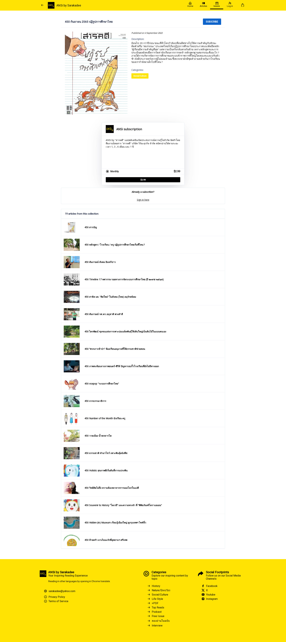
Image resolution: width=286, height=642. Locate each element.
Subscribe (212, 21)
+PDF (155, 603)
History (156, 586)
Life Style (157, 598)
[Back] (42, 5)
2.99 (143, 179)
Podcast (157, 611)
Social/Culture (139, 76)
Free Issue (158, 616)
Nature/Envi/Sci (161, 590)
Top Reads (158, 607)
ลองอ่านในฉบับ (161, 620)
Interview (157, 625)
